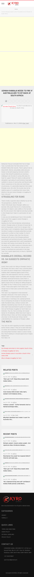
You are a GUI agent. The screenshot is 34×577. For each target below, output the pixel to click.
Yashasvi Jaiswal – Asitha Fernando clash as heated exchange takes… (16, 406)
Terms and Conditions (8, 529)
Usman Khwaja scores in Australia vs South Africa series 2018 (17, 355)
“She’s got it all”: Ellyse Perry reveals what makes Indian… (16, 380)
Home (16, 9)
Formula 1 (5, 518)
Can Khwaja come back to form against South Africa (16, 348)
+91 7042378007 (9, 556)
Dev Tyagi (26, 123)
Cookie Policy (6, 532)
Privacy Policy (6, 537)
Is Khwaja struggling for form (10, 351)
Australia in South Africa (9, 106)
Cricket (4, 515)
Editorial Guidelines (8, 534)
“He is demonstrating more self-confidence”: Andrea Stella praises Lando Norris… (16, 483)
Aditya (15, 377)
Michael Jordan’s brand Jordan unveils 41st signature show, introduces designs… (17, 444)
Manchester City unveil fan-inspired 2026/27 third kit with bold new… (16, 457)
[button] (2, 3)
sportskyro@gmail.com (10, 560)
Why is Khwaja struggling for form (11, 358)
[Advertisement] (17, 34)
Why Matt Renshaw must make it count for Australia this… (16, 418)
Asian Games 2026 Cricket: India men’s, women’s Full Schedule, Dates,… (15, 393)
